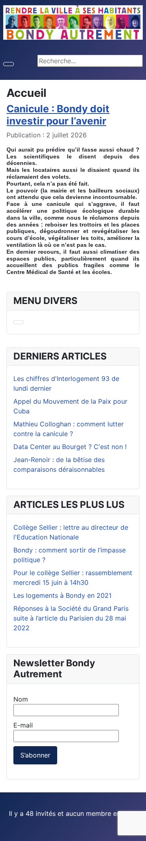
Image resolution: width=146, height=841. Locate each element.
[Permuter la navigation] (8, 64)
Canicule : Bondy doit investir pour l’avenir (58, 114)
